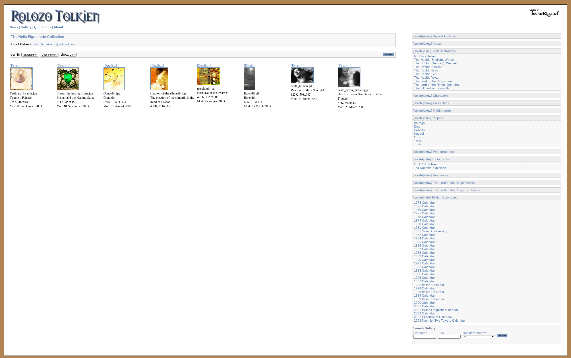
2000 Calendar (424, 302)
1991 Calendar (424, 263)
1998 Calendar (424, 288)
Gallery (26, 27)
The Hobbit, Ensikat (428, 67)
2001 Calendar (424, 306)
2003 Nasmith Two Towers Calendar (439, 320)
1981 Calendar (424, 227)
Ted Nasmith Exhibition (430, 168)
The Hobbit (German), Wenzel (435, 63)
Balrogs (419, 123)
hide (427, 51)
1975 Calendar (424, 206)
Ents (417, 126)
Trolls (418, 140)
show (427, 36)
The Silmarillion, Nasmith (431, 88)
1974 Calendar (424, 202)
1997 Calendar (424, 281)
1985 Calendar (424, 242)
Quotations (42, 27)
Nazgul (419, 133)
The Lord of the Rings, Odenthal (436, 84)
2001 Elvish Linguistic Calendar (436, 310)
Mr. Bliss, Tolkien (425, 56)
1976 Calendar (424, 209)
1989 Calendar (424, 256)
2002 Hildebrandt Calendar (433, 317)
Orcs (417, 137)
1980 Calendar (424, 224)
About (58, 27)
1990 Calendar (424, 260)
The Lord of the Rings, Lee (433, 81)
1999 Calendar (424, 295)
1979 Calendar (424, 220)
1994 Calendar (424, 270)
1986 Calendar (424, 245)
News (14, 27)
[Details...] (16, 65)
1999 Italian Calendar (429, 299)
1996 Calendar (424, 277)
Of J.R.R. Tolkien (426, 164)
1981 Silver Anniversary (430, 231)
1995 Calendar (424, 274)
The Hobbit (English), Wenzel (434, 59)
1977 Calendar (424, 213)
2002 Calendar (424, 313)
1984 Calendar (424, 238)
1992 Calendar (424, 267)
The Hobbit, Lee (425, 74)
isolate (418, 36)
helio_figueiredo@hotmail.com (54, 44)
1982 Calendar (424, 235)
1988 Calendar (424, 252)
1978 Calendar (424, 217)
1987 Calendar (424, 249)
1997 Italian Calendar (429, 285)
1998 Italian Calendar (429, 292)
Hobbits (419, 130)
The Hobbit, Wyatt (426, 77)
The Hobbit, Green (427, 70)
